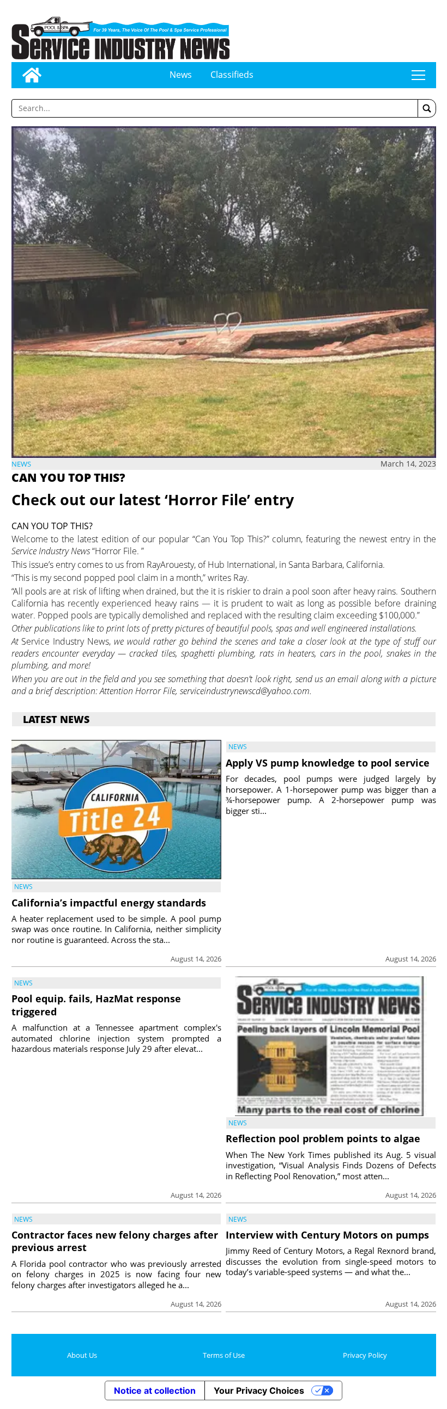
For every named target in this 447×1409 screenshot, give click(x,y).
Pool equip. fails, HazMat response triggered (96, 1005)
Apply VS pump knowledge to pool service (328, 762)
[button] (427, 108)
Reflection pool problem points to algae (323, 1138)
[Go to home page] (31, 75)
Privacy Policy (365, 1355)
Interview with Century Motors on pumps (327, 1234)
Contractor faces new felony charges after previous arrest (114, 1241)
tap (418, 75)
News (181, 75)
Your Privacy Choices (259, 1390)
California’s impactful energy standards (108, 902)
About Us (82, 1355)
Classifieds (231, 75)
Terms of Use (224, 1355)
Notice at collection (155, 1390)
